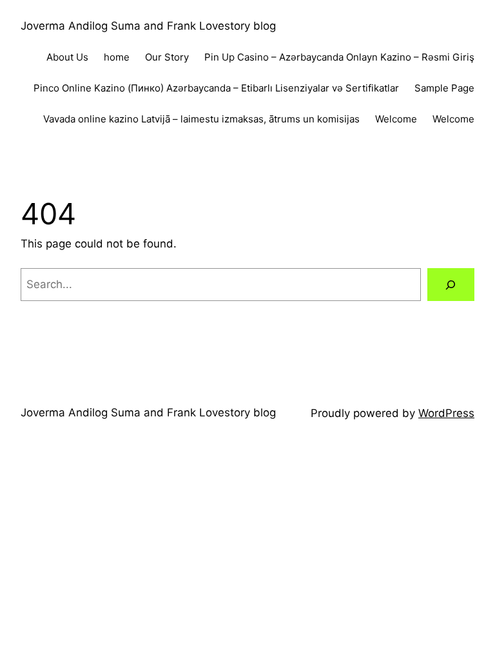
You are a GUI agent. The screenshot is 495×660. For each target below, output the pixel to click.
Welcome (396, 119)
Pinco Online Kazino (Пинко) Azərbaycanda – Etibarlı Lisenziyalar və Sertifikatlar (216, 88)
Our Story (167, 57)
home (117, 57)
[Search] (450, 284)
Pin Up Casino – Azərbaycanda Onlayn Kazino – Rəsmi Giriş (339, 57)
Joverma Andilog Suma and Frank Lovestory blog (148, 25)
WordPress (446, 413)
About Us (67, 57)
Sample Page (444, 88)
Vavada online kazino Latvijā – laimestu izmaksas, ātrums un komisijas (201, 119)
